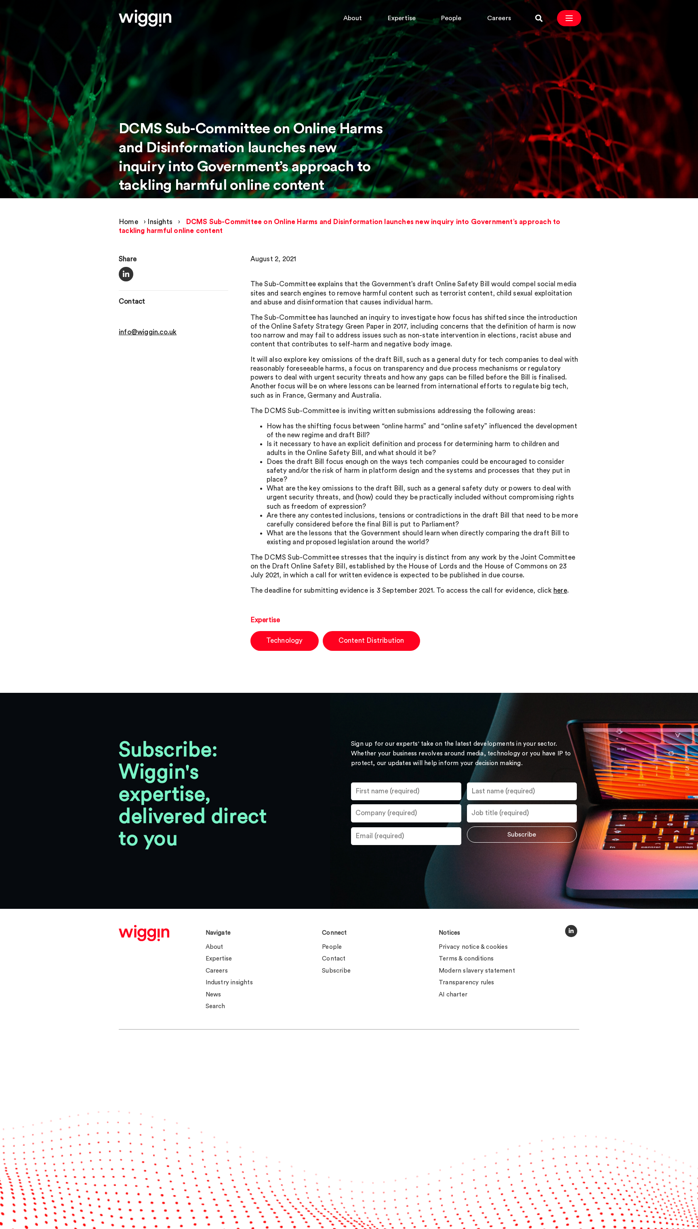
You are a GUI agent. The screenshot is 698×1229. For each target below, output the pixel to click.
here (560, 590)
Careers (499, 18)
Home (128, 221)
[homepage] (144, 933)
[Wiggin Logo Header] (145, 18)
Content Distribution (371, 640)
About (352, 18)
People (451, 18)
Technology (284, 640)
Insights (159, 221)
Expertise (402, 18)
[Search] (539, 18)
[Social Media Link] (571, 931)
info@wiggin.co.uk (148, 332)
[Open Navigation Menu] (569, 18)
